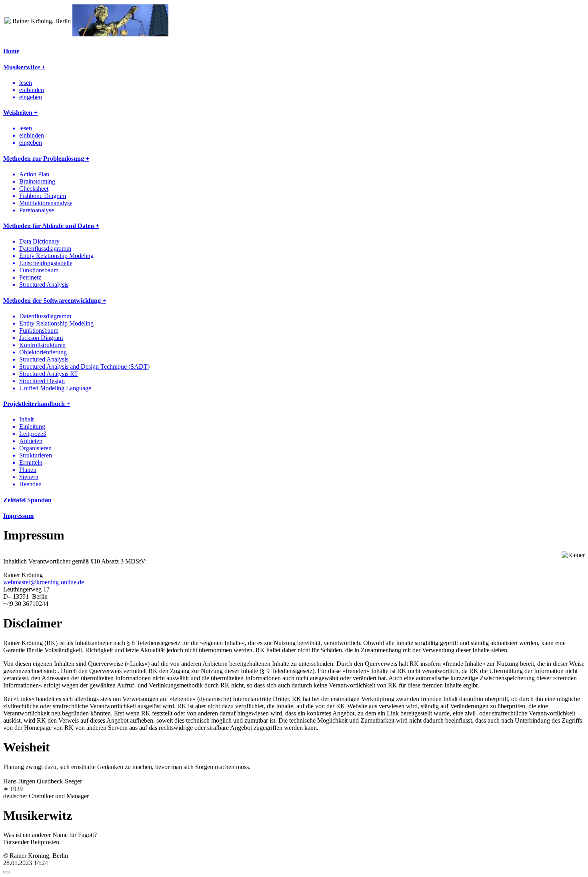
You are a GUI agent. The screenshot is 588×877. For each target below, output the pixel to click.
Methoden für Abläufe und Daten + (51, 225)
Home (11, 51)
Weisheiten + (20, 112)
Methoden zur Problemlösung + (46, 158)
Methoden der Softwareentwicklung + (54, 300)
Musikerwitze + (24, 67)
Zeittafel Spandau (27, 500)
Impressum (18, 515)
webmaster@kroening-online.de (43, 582)
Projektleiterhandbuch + (36, 403)
